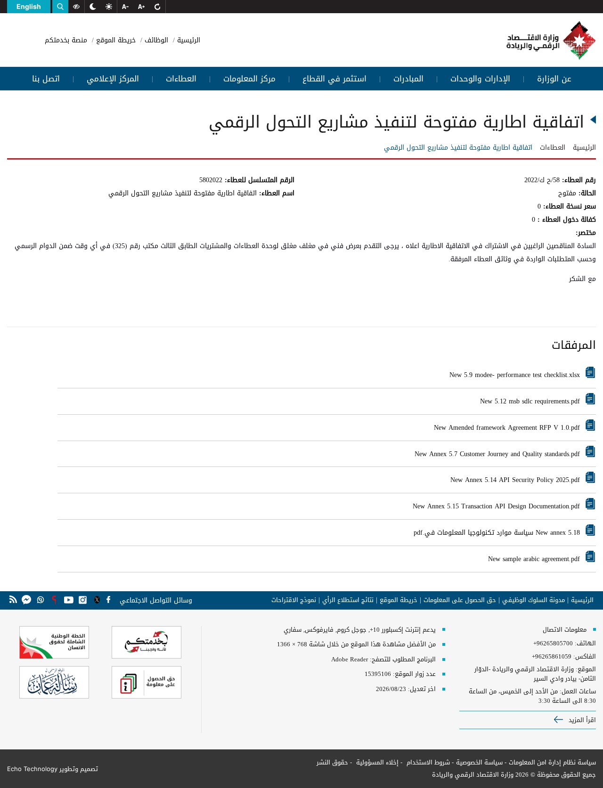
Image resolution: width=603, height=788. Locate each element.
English (28, 6)
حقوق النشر (332, 762)
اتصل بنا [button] (46, 78)
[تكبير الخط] (141, 6)
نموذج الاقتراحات (293, 600)
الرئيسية (187, 40)
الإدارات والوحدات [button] (480, 78)
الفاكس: (584, 656)
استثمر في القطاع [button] (334, 78)
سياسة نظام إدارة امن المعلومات (552, 762)
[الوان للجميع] (76, 6)
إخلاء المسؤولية (376, 762)
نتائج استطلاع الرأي (348, 600)
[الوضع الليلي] (93, 6)
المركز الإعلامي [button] (113, 78)
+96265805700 (553, 643)
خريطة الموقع (115, 40)
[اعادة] (157, 6)
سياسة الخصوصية (479, 762)
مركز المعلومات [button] (249, 78)
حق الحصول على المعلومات (460, 600)
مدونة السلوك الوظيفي (533, 600)
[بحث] (60, 6)
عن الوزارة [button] (554, 78)
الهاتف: (584, 643)
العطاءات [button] (181, 78)
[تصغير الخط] (125, 6)
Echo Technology (32, 768)
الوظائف (155, 40)
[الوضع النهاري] (109, 6)
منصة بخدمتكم (66, 40)
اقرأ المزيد (581, 720)
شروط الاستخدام (427, 762)
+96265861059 (551, 656)
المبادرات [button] (408, 78)
